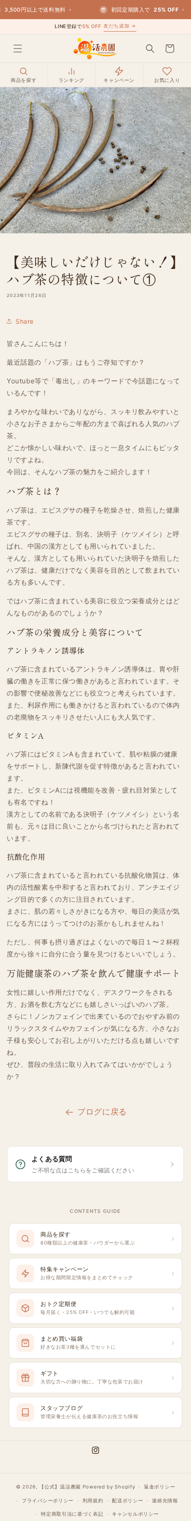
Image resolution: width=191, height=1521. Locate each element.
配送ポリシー (127, 1500)
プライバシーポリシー (48, 1500)
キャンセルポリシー (135, 1514)
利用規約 (93, 1500)
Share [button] (25, 321)
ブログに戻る (102, 1111)
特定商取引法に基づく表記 (72, 1514)
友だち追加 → (119, 26)
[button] (18, 48)
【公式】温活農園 (60, 1487)
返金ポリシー (159, 1487)
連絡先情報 (165, 1500)
